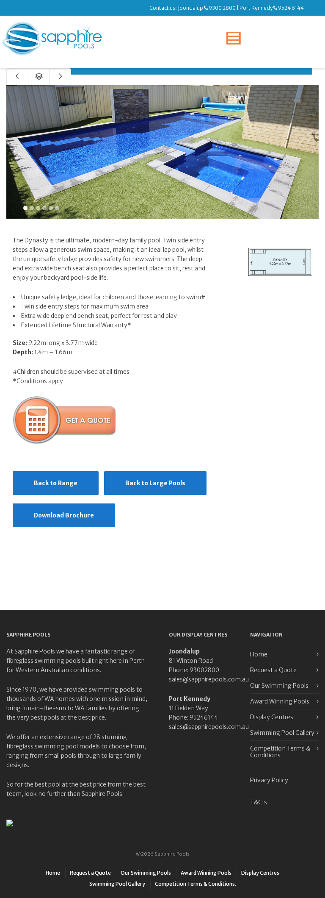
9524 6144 (291, 8)
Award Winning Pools (279, 701)
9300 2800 (222, 8)
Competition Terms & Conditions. (280, 752)
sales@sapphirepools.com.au (209, 679)
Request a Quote (273, 670)
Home (258, 654)
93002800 (204, 670)
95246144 (204, 717)
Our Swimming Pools (279, 685)
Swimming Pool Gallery (282, 733)
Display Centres (271, 717)
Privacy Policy (269, 780)
